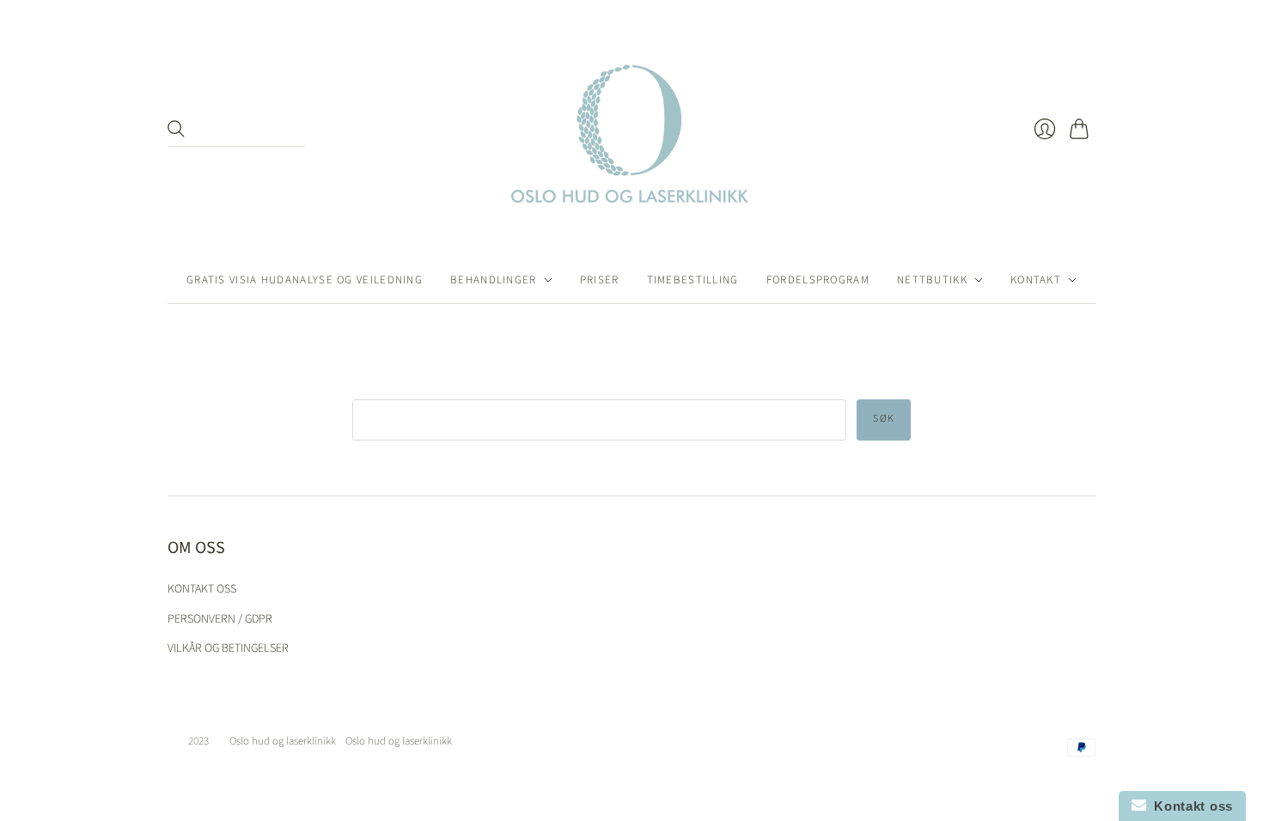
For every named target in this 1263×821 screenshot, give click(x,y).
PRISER (599, 280)
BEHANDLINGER (493, 280)
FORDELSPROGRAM (817, 280)
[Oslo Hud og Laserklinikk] (631, 128)
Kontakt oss (1189, 806)
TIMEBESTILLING (693, 280)
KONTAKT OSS (202, 589)
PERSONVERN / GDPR (220, 619)
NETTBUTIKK (932, 280)
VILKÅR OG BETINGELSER (228, 648)
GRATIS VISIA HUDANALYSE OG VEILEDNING (304, 280)
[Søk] (176, 128)
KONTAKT (1035, 280)
